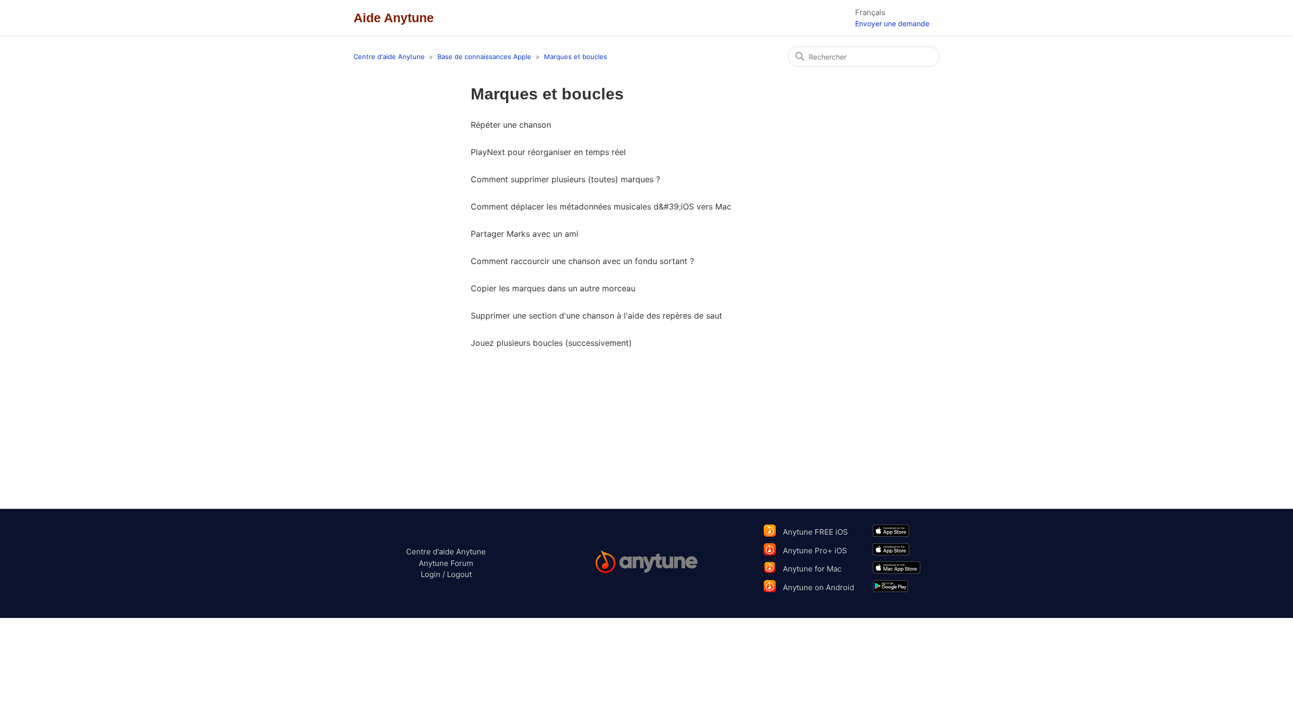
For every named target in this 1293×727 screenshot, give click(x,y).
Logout (459, 574)
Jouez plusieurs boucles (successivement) (551, 343)
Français (870, 12)
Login (430, 574)
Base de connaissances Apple (485, 57)
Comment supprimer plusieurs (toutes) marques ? (565, 179)
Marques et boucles (575, 57)
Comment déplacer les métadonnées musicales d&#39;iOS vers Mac (601, 206)
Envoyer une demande (892, 23)
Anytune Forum (446, 563)
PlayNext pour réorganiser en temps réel (548, 152)
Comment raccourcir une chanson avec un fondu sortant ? (582, 261)
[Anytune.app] (647, 563)
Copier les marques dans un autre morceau (553, 288)
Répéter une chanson (511, 125)
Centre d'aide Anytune (389, 57)
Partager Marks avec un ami (524, 234)
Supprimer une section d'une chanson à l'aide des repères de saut (596, 315)
